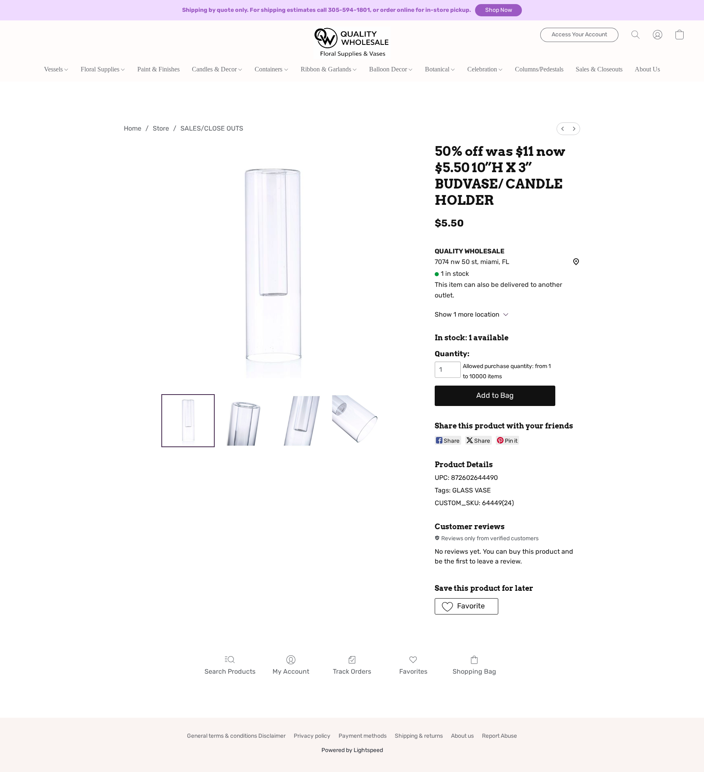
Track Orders (352, 671)
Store (161, 128)
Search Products (230, 671)
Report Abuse (499, 735)
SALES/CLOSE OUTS (211, 128)
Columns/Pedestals (539, 69)
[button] (498, 10)
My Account (291, 671)
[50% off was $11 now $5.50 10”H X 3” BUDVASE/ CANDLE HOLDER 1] (244, 420)
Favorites (413, 671)
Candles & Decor (215, 69)
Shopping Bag (474, 671)
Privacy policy (312, 735)
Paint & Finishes (158, 69)
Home (132, 128)
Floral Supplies (101, 69)
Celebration (483, 69)
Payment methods (363, 735)
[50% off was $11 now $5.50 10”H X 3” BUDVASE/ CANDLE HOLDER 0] (187, 420)
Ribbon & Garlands (327, 69)
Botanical (438, 69)
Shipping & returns (419, 735)
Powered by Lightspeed (352, 750)
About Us (647, 69)
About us (462, 735)
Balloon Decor (389, 69)
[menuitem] (562, 129)
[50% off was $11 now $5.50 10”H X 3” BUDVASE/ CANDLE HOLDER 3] (357, 420)
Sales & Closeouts (599, 69)
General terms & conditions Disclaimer (236, 735)
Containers (269, 69)
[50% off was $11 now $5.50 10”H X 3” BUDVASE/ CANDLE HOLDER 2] (300, 420)
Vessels (54, 69)
